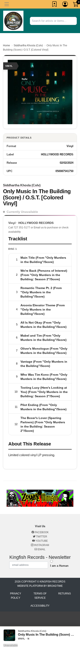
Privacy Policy (15, 595)
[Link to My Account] (65, 5)
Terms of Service (40, 595)
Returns (64, 593)
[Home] (13, 20)
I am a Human (59, 565)
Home (6, 45)
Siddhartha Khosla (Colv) (28, 45)
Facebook (41, 532)
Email (41, 549)
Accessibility (40, 605)
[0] (76, 5)
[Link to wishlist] (55, 5)
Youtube (41, 540)
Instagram (41, 545)
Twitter (41, 536)
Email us (39, 227)
